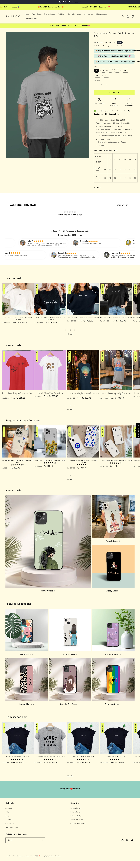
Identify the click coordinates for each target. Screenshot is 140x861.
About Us (8, 820)
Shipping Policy (76, 816)
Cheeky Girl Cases (68, 704)
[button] (61, 14)
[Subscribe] (42, 840)
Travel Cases (112, 541)
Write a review (122, 205)
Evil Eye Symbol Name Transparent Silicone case (17, 461)
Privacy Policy (75, 808)
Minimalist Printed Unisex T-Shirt (17, 757)
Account (8, 808)
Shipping (106, 46)
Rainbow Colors (112, 704)
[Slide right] (74, 330)
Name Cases (47, 591)
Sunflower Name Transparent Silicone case (50, 460)
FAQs (7, 816)
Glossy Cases (112, 591)
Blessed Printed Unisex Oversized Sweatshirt (83, 318)
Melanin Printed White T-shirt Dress (50, 393)
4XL (106, 75)
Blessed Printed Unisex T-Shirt (83, 757)
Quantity (97, 80)
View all (70, 334)
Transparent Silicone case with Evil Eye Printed (83, 461)
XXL (125, 70)
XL (117, 70)
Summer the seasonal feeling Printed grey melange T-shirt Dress (116, 394)
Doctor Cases (68, 654)
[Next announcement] (133, 25)
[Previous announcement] (6, 25)
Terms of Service (76, 820)
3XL (97, 75)
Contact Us (9, 824)
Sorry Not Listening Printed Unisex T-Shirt (50, 757)
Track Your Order (11, 827)
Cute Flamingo (112, 654)
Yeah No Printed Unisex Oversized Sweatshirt (116, 318)
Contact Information (78, 824)
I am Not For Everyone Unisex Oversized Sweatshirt (18, 318)
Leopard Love (25, 704)
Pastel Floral (25, 654)
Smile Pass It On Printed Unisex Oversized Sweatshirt (50, 318)
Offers (7, 812)
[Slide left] (65, 330)
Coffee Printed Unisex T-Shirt (116, 757)
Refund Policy (75, 812)
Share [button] (98, 187)
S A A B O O (14, 856)
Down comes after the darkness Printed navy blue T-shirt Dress (83, 394)
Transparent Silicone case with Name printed (116, 460)
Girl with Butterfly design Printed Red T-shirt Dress (17, 394)
